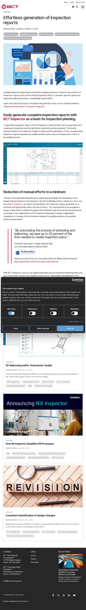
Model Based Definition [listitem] (38, 457)
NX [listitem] (8, 453)
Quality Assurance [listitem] (31, 382)
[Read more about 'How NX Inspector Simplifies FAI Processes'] (43, 415)
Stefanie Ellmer (9, 29)
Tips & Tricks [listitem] (48, 382)
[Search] (77, 7)
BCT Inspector (10, 34)
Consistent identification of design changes (30, 515)
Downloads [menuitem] (35, 562)
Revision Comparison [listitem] (67, 532)
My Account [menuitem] (80, 2)
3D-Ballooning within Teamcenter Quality (29, 365)
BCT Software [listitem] (63, 382)
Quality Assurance (29, 34)
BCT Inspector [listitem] (13, 382)
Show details (74, 322)
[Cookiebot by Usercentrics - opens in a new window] (73, 280)
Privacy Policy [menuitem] (19, 595)
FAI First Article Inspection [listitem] (24, 453)
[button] (82, 7)
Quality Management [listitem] (16, 386)
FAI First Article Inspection (67, 34)
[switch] (32, 313)
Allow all (70, 328)
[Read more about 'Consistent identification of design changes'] (43, 486)
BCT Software (46, 34)
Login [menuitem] (72, 2)
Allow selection (43, 328)
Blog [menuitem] (66, 2)
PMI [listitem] (30, 386)
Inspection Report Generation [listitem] (52, 453)
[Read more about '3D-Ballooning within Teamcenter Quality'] (43, 336)
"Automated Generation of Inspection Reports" (24, 106)
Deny (16, 328)
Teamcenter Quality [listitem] (43, 386)
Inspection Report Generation (17, 38)
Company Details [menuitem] (8, 595)
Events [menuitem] (33, 555)
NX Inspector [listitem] (58, 457)
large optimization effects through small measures (36, 261)
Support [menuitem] (33, 559)
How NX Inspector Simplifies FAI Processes (30, 443)
